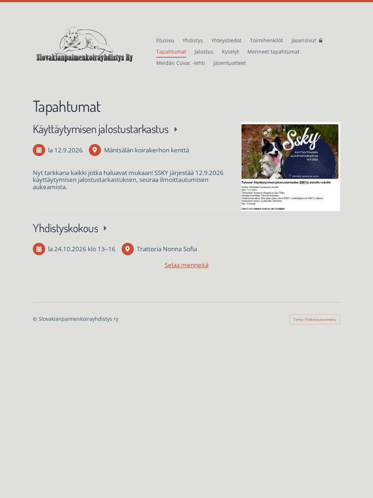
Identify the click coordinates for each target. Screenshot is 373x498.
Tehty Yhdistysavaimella (315, 319)
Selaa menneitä (186, 265)
